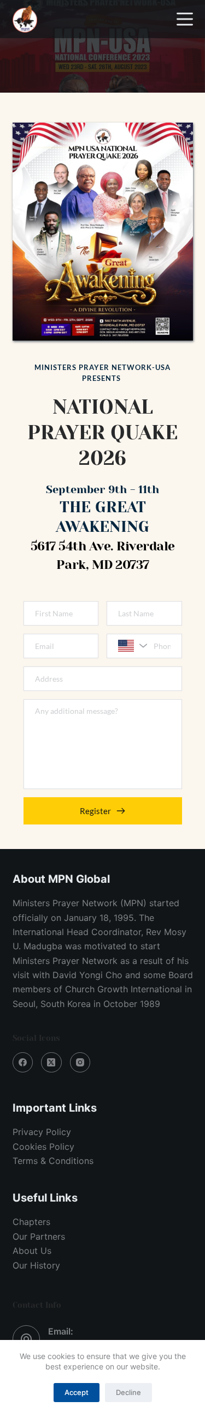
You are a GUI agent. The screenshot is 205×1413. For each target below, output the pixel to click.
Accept (77, 1392)
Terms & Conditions (53, 1160)
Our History (36, 1265)
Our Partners (39, 1236)
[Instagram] (80, 1062)
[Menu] (185, 19)
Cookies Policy (43, 1146)
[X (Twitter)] (51, 1062)
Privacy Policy (42, 1131)
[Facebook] (23, 1062)
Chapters (31, 1221)
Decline (128, 1392)
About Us (32, 1250)
